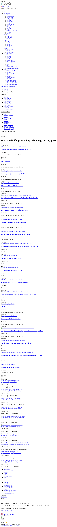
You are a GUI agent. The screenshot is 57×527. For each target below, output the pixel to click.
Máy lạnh (9, 57)
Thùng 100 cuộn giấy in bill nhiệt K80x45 (13, 222)
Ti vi (8, 29)
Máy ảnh (9, 25)
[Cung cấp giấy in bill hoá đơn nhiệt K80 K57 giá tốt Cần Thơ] (16, 195)
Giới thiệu (6, 482)
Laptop (8, 23)
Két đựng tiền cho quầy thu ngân (11, 258)
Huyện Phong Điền (8, 106)
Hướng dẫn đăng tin (8, 491)
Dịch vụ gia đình (10, 52)
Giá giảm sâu (10, 15)
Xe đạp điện (9, 45)
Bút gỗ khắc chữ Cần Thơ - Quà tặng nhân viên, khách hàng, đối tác (22, 331)
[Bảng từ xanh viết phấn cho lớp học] (10, 380)
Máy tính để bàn (10, 24)
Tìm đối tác (9, 50)
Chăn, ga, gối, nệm (11, 61)
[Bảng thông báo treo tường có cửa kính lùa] (11, 407)
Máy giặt (9, 56)
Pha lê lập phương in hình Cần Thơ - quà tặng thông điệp (18, 294)
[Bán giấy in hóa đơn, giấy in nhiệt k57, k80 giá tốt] (13, 340)
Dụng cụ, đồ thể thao (11, 80)
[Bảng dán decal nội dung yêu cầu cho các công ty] (13, 416)
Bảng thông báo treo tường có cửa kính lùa (11, 408)
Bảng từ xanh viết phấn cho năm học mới (10, 399)
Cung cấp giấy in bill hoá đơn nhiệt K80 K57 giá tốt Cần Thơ (19, 198)
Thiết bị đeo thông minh (12, 31)
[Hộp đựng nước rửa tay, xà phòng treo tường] (12, 207)
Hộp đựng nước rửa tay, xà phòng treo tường (14, 210)
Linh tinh (9, 76)
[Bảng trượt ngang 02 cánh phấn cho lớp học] (11, 389)
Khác (5, 114)
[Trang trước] (1, 378)
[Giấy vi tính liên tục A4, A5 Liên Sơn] (10, 183)
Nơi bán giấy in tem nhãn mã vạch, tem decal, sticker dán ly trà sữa (21, 355)
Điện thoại (9, 20)
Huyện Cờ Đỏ (7, 102)
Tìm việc (9, 39)
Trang (2, 376)
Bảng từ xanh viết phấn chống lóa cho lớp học (11, 426)
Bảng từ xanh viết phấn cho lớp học (9, 382)
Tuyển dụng (9, 37)
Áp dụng (3, 136)
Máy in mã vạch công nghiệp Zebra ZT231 (11, 453)
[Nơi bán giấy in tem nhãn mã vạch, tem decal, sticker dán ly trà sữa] (17, 352)
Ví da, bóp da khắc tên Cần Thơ (10, 319)
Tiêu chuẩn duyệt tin (8, 487)
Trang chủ (6, 89)
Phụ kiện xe (9, 46)
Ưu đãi (5, 489)
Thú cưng (9, 72)
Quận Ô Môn (7, 105)
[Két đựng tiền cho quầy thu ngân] (9, 255)
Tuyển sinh (9, 36)
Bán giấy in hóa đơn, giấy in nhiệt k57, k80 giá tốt (16, 343)
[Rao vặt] (6, 4)
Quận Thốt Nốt (7, 107)
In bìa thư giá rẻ (5, 161)
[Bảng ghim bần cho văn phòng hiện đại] (10, 434)
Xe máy (8, 42)
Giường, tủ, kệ (10, 60)
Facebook (6, 500)
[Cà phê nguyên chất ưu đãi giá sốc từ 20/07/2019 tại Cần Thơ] (16, 243)
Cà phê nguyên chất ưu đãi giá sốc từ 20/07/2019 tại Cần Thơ (19, 246)
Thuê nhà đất (10, 17)
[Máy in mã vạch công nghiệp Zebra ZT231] (11, 451)
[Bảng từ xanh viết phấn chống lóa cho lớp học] (12, 425)
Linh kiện (9, 33)
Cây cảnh (9, 78)
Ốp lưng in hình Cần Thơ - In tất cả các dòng (14, 282)
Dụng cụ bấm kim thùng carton (10, 367)
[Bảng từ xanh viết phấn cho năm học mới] (11, 398)
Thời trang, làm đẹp (11, 70)
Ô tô (8, 41)
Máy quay (9, 27)
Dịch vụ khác (10, 49)
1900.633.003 (4, 497)
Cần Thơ (6, 90)
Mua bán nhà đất (10, 16)
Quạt (8, 64)
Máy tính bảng (10, 21)
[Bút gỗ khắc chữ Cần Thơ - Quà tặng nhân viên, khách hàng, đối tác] (17, 328)
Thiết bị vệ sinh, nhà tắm (12, 66)
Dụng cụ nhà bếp (11, 62)
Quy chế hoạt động (8, 486)
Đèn (8, 65)
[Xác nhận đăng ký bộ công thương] (9, 510)
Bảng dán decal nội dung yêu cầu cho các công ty (12, 417)
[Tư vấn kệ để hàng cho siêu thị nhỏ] (9, 267)
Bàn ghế (8, 58)
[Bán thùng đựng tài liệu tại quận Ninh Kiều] (11, 171)
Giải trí (8, 74)
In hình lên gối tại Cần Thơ (9, 307)
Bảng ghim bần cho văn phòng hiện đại (10, 435)
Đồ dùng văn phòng (11, 81)
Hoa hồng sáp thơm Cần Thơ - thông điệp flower (16, 234)
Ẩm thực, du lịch (10, 73)
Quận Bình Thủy (8, 99)
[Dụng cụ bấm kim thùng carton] (8, 364)
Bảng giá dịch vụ (8, 485)
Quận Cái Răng (7, 101)
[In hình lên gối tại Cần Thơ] (7, 304)
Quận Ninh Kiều (7, 103)
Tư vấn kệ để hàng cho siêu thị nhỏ (11, 270)
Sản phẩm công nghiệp (12, 82)
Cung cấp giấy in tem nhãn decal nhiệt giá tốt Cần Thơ (17, 149)
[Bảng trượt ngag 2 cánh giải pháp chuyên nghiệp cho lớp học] (15, 442)
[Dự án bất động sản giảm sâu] (8, 86)
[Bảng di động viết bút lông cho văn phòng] (11, 460)
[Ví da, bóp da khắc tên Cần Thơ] (9, 316)
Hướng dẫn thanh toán (9, 493)
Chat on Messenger (14, 525)
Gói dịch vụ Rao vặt (7, 6)
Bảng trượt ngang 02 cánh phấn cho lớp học (11, 390)
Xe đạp (8, 44)
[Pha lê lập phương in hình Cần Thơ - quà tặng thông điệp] (15, 291)
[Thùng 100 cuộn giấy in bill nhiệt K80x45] (11, 219)
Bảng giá (6, 483)
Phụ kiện (9, 32)
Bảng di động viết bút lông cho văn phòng (10, 461)
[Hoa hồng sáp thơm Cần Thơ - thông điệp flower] (13, 231)
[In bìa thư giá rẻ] (5, 158)
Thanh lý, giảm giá (11, 77)
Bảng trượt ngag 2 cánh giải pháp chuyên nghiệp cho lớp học (15, 444)
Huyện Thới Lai (7, 98)
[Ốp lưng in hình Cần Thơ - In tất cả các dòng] (12, 279)
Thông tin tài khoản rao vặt (10, 490)
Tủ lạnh (8, 54)
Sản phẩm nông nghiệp (12, 84)
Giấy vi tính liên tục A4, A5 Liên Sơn (12, 186)
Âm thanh (9, 28)
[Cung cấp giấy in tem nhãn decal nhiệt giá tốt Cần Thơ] (14, 146)
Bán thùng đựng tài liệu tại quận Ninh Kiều (14, 174)
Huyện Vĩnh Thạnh (8, 109)
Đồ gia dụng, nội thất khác (13, 68)
